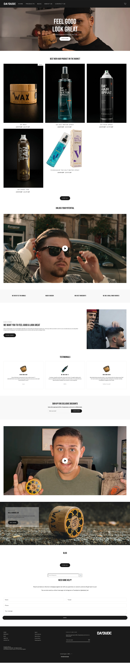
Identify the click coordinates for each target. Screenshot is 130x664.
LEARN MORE (10, 335)
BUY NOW (13, 522)
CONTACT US (60, 4)
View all (65, 198)
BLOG (39, 4)
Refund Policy (37, 636)
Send (65, 617)
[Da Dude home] (10, 3)
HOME (20, 4)
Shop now (65, 38)
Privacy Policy (37, 638)
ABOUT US (48, 4)
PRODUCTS (30, 4)
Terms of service (38, 634)
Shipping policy (38, 640)
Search (36, 632)
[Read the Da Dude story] (106, 329)
